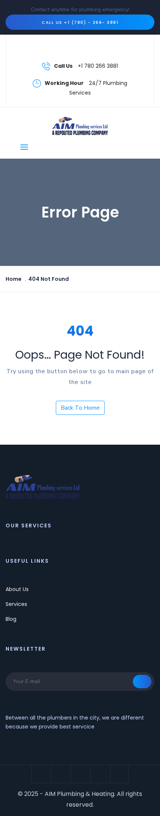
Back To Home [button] (80, 408)
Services (16, 604)
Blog (11, 619)
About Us (17, 589)
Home (14, 279)
